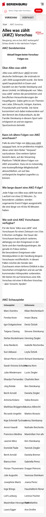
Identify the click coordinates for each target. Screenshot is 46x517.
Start (5, 24)
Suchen (38, 11)
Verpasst (28, 17)
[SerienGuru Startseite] (22, 3)
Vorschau (11, 17)
